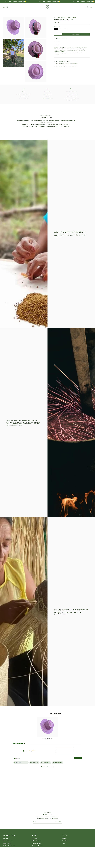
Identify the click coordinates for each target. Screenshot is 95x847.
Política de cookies (36, 843)
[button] (7, 7)
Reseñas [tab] (17, 758)
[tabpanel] (47, 771)
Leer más (56, 54)
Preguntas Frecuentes (8, 840)
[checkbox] (57, 762)
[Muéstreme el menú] (4, 7)
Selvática (64, 838)
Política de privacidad (37, 840)
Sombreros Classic (61, 17)
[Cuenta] (88, 7)
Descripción (57, 45)
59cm (65, 28)
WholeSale (64, 840)
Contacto (5, 838)
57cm (56, 28)
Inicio (55, 17)
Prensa (63, 843)
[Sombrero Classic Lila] (47, 727)
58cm (61, 28)
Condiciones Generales (37, 845)
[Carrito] (91, 7)
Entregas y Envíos (7, 843)
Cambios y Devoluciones (47, 98)
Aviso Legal (34, 838)
